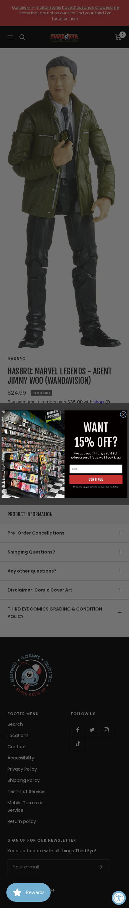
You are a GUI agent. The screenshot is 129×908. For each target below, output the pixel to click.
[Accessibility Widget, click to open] (119, 898)
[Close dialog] (123, 414)
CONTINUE (96, 479)
